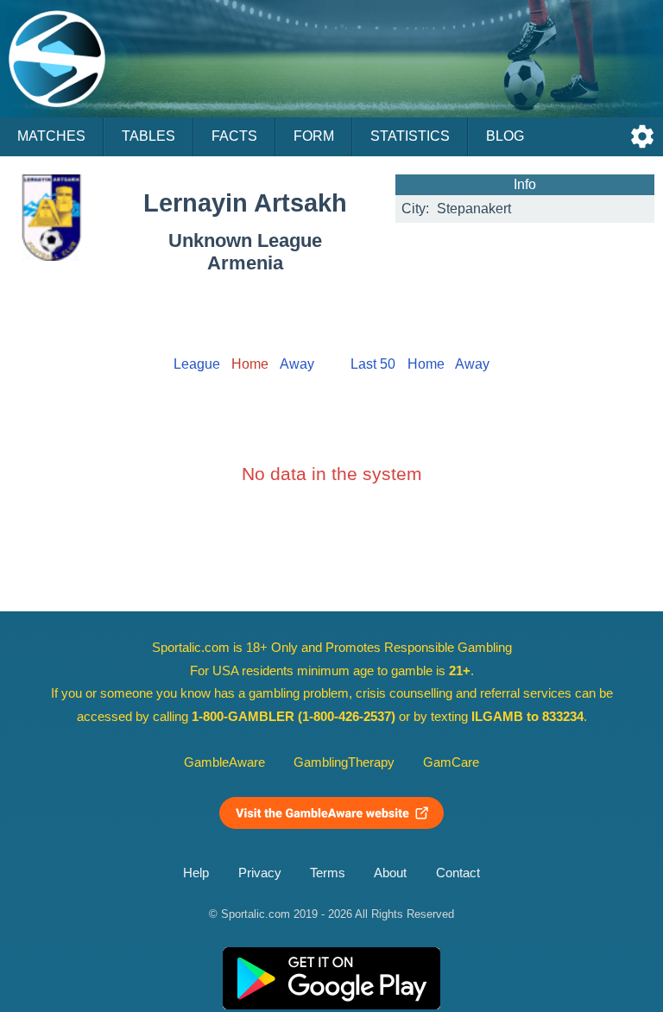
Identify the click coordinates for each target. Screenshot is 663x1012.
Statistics (410, 136)
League (197, 364)
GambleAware (224, 762)
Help (196, 873)
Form (314, 136)
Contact (458, 873)
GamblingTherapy (344, 762)
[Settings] (642, 136)
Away (297, 364)
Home (426, 364)
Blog (505, 136)
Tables (148, 136)
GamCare (451, 762)
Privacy (259, 873)
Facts (234, 136)
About (390, 873)
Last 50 (372, 364)
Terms (327, 873)
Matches (51, 136)
